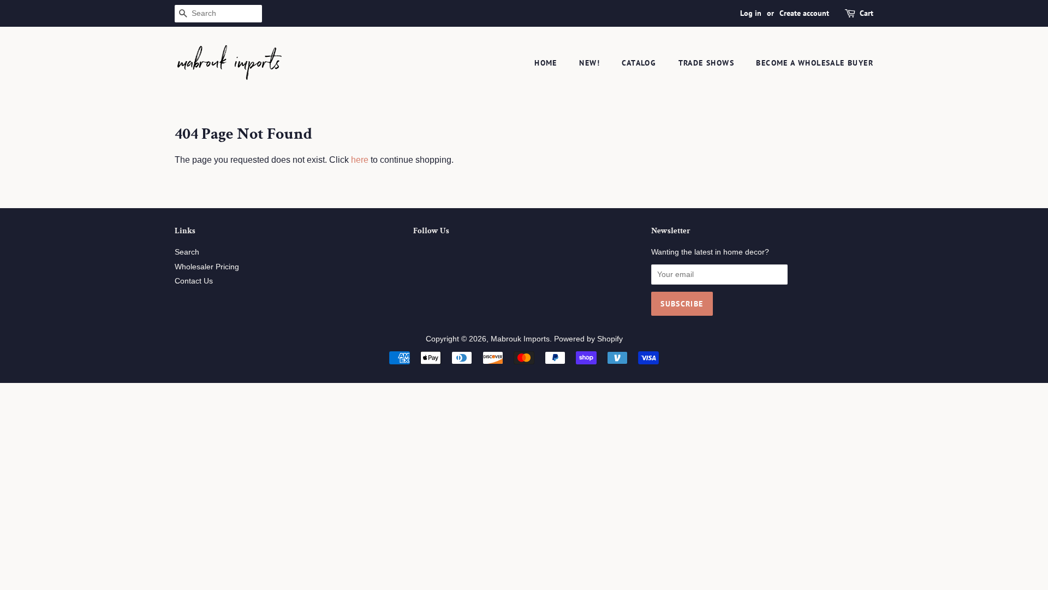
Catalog (639, 63)
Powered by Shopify (588, 339)
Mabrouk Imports (520, 339)
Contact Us (194, 281)
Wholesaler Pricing (207, 267)
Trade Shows (706, 63)
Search (187, 252)
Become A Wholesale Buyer (814, 63)
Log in (750, 13)
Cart (866, 13)
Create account (804, 13)
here (359, 159)
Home (545, 63)
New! (589, 63)
